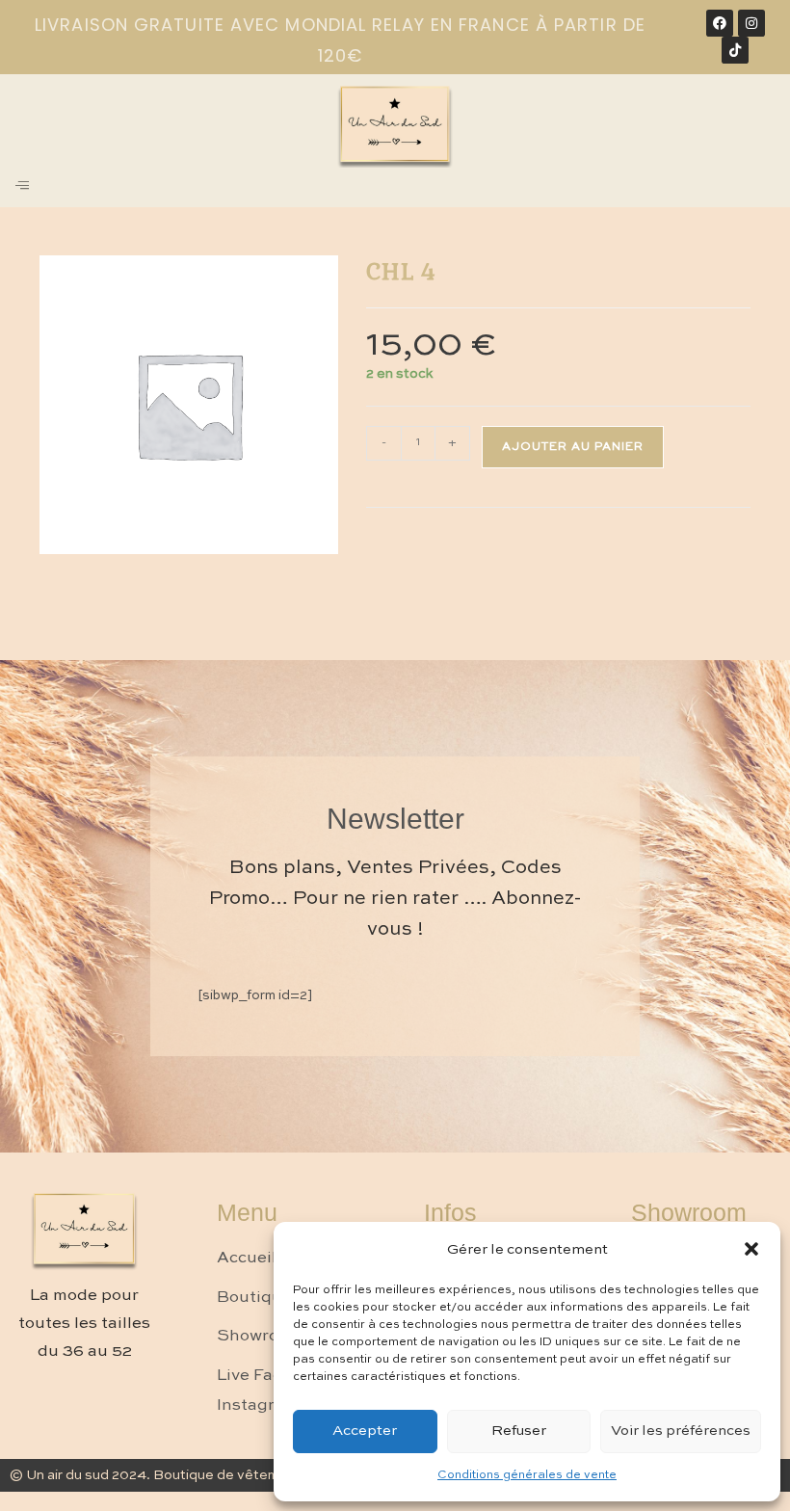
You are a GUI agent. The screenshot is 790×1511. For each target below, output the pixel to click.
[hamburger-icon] (21, 187)
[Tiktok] (735, 50)
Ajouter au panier (573, 447)
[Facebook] (719, 23)
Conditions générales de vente (527, 1475)
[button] (751, 1249)
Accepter (364, 1430)
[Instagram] (751, 23)
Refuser (518, 1430)
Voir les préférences (680, 1430)
